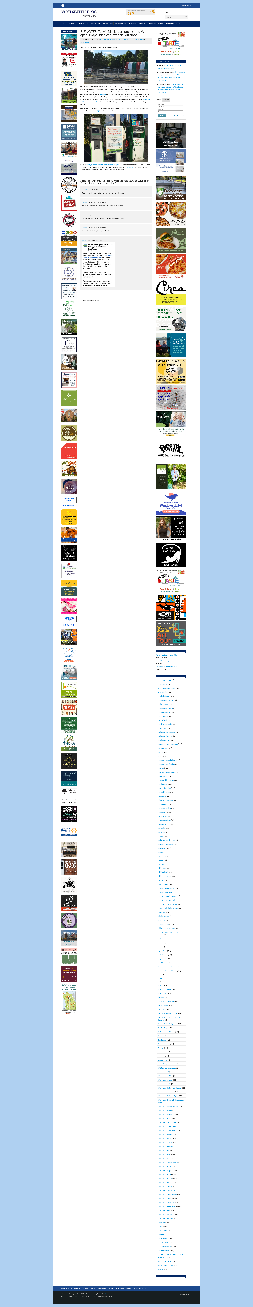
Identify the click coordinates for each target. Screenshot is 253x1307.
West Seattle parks (164, 1167)
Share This (84, 174)
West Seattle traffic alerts (166, 1207)
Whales (160, 1227)
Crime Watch (103, 24)
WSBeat (160, 1269)
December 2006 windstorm (167, 760)
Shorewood (162, 997)
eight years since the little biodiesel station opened (103, 165)
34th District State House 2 (167, 688)
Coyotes (160, 752)
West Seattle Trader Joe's (166, 1203)
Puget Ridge (162, 963)
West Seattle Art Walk (165, 1076)
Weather (161, 24)
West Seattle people (164, 1171)
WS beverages (163, 1243)
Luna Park (161, 912)
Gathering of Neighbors (166, 840)
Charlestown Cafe (164, 740)
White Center (162, 1231)
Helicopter (162, 864)
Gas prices (161, 832)
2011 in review (163, 684)
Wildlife (161, 1235)
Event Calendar (82, 24)
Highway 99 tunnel (164, 876)
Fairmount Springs (164, 808)
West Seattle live (163, 1151)
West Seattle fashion (165, 1111)
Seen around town (164, 989)
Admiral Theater (164, 696)
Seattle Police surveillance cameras (170, 979)
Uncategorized (163, 1052)
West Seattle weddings (165, 1219)
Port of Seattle (163, 955)
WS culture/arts (163, 1251)
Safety (160, 975)
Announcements (164, 712)
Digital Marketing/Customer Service (168, 661)
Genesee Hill (162, 848)
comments (72, 1299)
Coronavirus (162, 748)
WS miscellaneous (164, 1261)
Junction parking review (166, 888)
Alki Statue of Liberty (165, 708)
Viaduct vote (162, 1060)
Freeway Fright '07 (164, 820)
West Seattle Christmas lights (168, 1096)
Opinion (161, 943)
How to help (162, 884)
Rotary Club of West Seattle (167, 971)
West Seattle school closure (167, 1195)
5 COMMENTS (105, 39)
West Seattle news (137, 39)
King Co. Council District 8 (167, 896)
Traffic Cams (151, 24)
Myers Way (162, 920)
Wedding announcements (167, 1068)
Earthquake (162, 796)
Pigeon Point (162, 951)
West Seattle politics (165, 1179)
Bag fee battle (162, 720)
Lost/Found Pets (120, 24)
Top (81, 1299)
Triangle (161, 1048)
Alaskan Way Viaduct (165, 700)
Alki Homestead (163, 704)
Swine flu (161, 1036)
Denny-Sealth (162, 776)
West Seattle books (164, 1084)
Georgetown (162, 852)
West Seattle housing (165, 1139)
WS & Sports (162, 1239)
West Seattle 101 (163, 1072)
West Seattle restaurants (166, 1191)
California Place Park (165, 736)
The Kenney (162, 1040)
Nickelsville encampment (167, 928)
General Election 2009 (165, 844)
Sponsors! (141, 24)
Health (160, 860)
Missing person (163, 916)
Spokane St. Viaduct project (167, 1024)
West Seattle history (165, 1135)
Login (159, 100)
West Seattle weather (165, 1215)
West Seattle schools (165, 1199)
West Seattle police (164, 1175)
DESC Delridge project (166, 780)
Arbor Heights (163, 716)
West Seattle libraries (165, 1147)
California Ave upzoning (166, 732)
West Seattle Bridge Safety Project (169, 1088)
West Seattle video (164, 1211)
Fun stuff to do (163, 824)
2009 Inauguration (164, 680)
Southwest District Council (167, 1013)
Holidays (161, 880)
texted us (103, 94)
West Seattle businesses (120, 39)
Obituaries (132, 24)
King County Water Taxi (166, 900)
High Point (162, 868)
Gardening (161, 828)
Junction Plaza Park (165, 892)
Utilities (161, 1056)
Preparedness (163, 959)
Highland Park (163, 872)
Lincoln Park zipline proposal (168, 908)
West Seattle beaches (165, 1080)
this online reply (130, 167)
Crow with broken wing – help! (167, 667)
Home (64, 24)
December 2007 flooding (166, 764)
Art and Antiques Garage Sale (166, 655)
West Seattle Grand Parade (167, 1127)
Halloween (162, 856)
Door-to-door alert (164, 788)
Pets (159, 947)
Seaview (161, 985)
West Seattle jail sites (165, 1143)
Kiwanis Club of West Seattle (168, 904)
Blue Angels (162, 728)
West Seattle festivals (165, 1115)
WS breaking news (164, 1247)
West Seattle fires (164, 1119)
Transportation (163, 1044)
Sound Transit (163, 1005)
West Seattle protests (165, 1183)
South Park (162, 1009)
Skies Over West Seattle (166, 1001)
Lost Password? (179, 115)
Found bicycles (163, 816)
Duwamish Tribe (164, 792)
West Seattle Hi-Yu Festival (167, 1131)
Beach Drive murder (165, 724)
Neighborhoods (163, 924)
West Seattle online (164, 1159)
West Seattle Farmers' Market (168, 1107)
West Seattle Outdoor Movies (168, 1163)
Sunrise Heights (163, 1028)
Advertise (71, 24)
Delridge (161, 768)
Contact (93, 24)
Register (166, 100)
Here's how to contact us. (113, 1294)
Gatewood (161, 836)
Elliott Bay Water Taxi (165, 800)
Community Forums (173, 24)
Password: (160, 109)
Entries (63, 1299)
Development (162, 784)
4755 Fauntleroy (163, 692)
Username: (161, 104)
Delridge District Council (167, 772)
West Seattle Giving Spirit (167, 1123)
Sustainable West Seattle (166, 1032)
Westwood (85, 42)
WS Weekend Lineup (165, 1265)
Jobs (111, 24)
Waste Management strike (167, 1064)
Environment (162, 804)
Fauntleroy (162, 812)
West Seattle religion (165, 1187)
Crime (160, 756)
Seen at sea (162, 993)
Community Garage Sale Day (168, 744)
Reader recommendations (167, 967)
